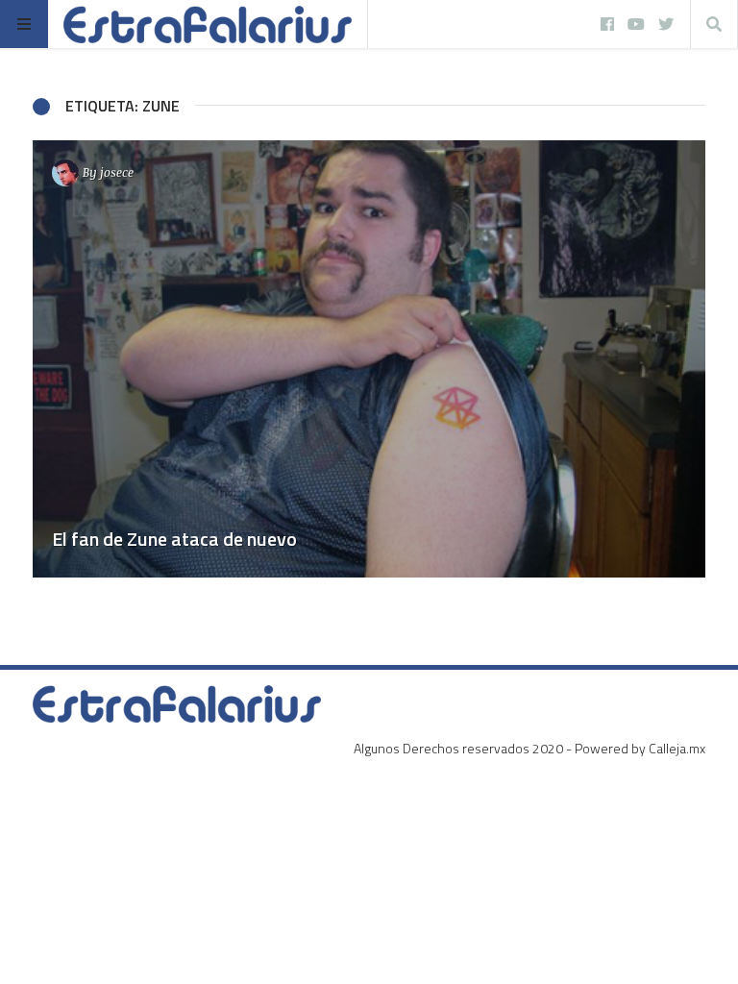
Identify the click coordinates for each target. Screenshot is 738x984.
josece (117, 172)
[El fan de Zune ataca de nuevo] (369, 359)
